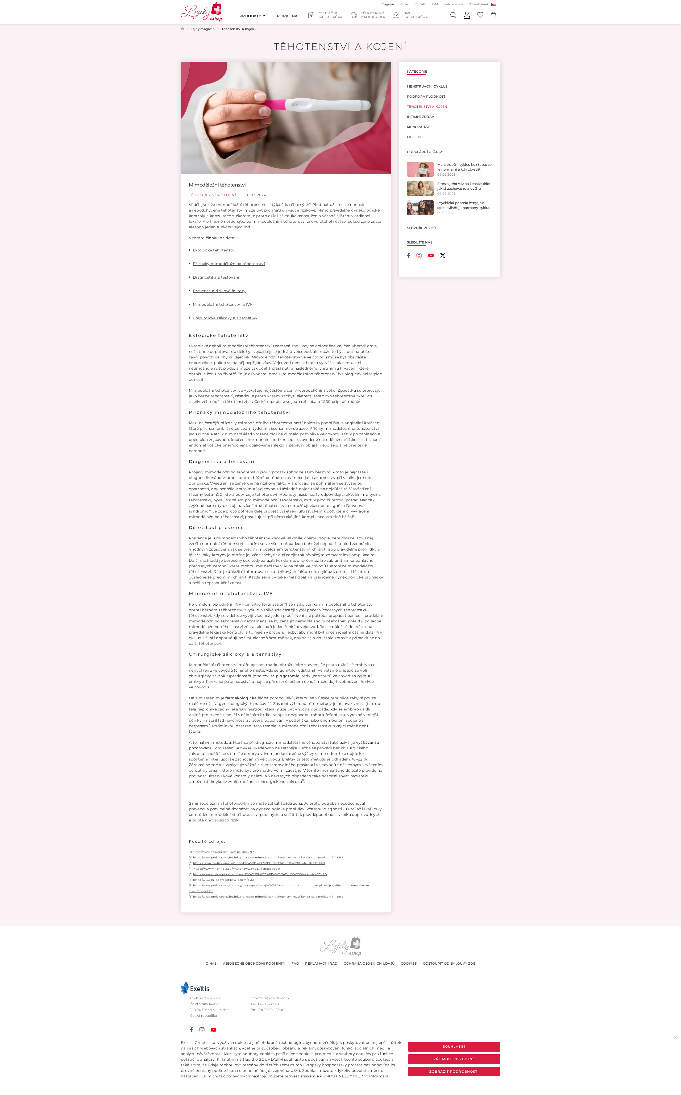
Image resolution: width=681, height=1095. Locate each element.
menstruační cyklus (427, 86)
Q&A (435, 4)
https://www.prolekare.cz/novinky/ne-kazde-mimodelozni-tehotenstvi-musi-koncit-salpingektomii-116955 (268, 857)
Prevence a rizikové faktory (219, 290)
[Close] (675, 1037)
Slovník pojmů (421, 228)
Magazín (388, 4)
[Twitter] (442, 255)
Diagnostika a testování (216, 277)
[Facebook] (411, 255)
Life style (416, 137)
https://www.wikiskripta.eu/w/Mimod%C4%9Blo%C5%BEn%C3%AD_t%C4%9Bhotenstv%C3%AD (260, 874)
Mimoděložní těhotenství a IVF (222, 304)
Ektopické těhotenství (214, 250)
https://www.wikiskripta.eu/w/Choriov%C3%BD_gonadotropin (236, 868)
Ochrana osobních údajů (369, 963)
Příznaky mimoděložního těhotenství (229, 263)
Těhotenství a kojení (213, 195)
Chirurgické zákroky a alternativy (225, 318)
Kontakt (420, 4)
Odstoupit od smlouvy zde (449, 963)
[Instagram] (422, 255)
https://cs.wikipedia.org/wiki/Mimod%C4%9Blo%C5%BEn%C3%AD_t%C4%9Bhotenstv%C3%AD (259, 863)
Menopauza (418, 127)
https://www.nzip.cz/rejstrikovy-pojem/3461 (223, 880)
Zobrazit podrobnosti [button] (454, 1071)
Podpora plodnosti (427, 96)
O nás (211, 963)
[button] (493, 4)
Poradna (287, 16)
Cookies (409, 963)
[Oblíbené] (480, 14)
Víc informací (375, 1076)
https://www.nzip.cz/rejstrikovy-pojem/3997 (223, 852)
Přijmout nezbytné (454, 1059)
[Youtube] (434, 255)
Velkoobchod (454, 4)
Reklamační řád (321, 963)
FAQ (295, 963)
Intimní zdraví (421, 117)
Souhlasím (454, 1046)
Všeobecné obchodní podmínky (254, 963)
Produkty (250, 16)
